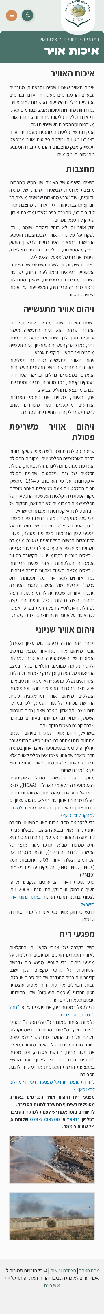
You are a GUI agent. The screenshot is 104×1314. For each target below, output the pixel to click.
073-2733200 (45, 1119)
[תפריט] (11, 15)
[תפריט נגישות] (27, 15)
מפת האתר (89, 1270)
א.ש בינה (52, 1285)
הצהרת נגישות (63, 1270)
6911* (73, 1119)
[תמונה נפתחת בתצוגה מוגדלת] (52, 1160)
